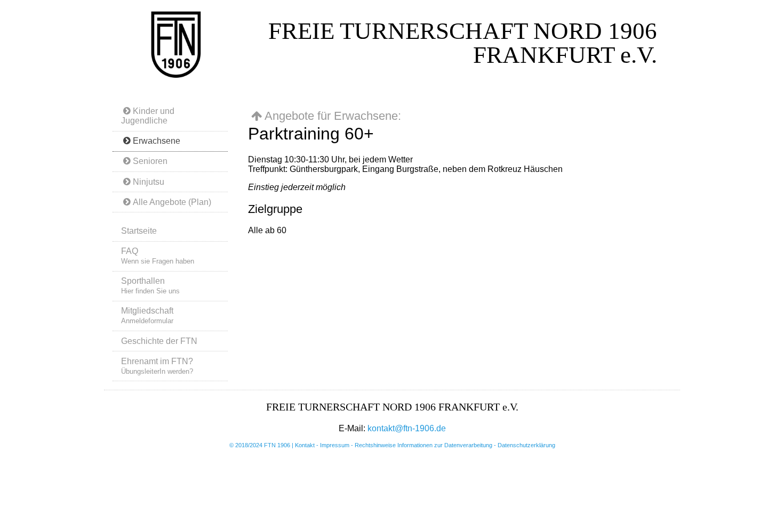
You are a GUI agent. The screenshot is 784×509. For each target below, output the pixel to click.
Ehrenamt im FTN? (157, 366)
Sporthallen (150, 285)
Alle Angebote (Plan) (172, 202)
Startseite (139, 230)
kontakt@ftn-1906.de (406, 428)
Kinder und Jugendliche (147, 115)
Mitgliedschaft (147, 315)
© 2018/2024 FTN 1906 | (262, 445)
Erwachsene (156, 140)
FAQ (157, 256)
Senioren (150, 161)
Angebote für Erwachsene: (333, 115)
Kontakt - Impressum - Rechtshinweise (346, 445)
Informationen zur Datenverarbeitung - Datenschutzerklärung (476, 445)
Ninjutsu (148, 181)
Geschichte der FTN (159, 341)
